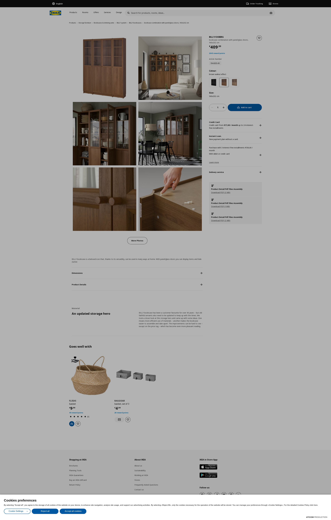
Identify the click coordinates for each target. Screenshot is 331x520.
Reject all (45, 511)
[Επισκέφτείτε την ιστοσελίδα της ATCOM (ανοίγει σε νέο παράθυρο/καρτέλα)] (316, 517)
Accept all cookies (73, 511)
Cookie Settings (16, 511)
